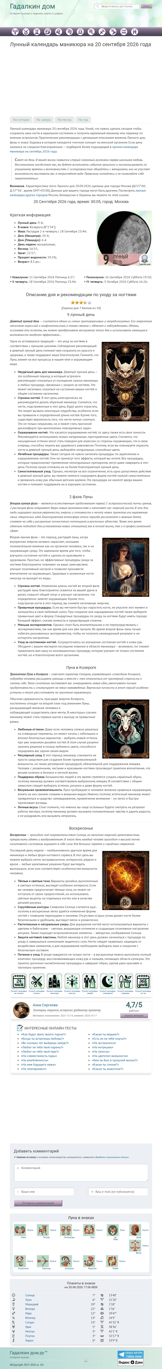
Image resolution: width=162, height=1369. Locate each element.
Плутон (30, 1336)
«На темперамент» (34, 1069)
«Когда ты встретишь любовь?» (42, 1038)
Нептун (30, 1331)
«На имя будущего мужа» (38, 1064)
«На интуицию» (102, 1047)
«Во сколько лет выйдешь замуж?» (45, 1043)
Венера (30, 1309)
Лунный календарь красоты (72, 992)
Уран (28, 1327)
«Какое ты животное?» (107, 1069)
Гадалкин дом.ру (27, 1352)
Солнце (30, 1295)
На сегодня (21, 120)
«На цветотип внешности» (110, 1056)
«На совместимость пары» (39, 1056)
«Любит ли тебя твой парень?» (42, 1047)
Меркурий (31, 1304)
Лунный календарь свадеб (90, 992)
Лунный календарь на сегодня (19, 992)
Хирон (29, 1340)
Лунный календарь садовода (125, 992)
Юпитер (30, 1318)
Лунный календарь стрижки (37, 992)
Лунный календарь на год (143, 992)
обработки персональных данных (112, 1157)
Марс (28, 1313)
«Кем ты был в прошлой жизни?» (115, 1060)
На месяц (64, 120)
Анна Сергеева (45, 1005)
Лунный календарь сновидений (108, 992)
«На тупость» (101, 1051)
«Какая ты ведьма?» (106, 1034)
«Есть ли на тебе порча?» (109, 1038)
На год (83, 120)
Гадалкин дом (32, 6)
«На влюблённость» (34, 1060)
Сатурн (29, 1322)
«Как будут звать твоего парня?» (43, 1034)
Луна (28, 1300)
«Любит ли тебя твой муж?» (40, 1051)
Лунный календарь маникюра (54, 992)
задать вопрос (134, 1015)
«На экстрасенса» (104, 1043)
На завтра (43, 120)
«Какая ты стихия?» (105, 1064)
